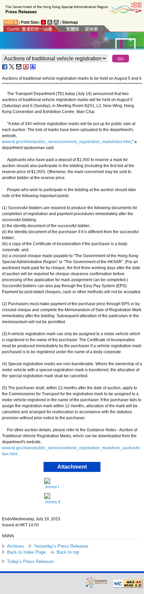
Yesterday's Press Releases (61, 546)
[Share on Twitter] (12, 66)
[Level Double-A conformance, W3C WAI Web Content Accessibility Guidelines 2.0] (127, 583)
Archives (15, 546)
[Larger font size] (50, 22)
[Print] (33, 66)
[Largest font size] (56, 22)
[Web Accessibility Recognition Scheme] (96, 582)
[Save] (26, 66)
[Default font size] (43, 22)
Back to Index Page (26, 552)
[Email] (19, 66)
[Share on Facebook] (5, 66)
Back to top (68, 552)
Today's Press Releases (30, 561)
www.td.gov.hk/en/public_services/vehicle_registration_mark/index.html (66, 141)
